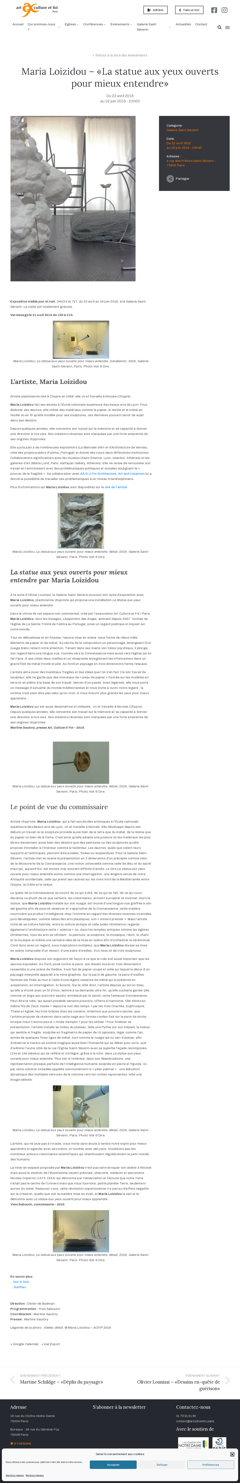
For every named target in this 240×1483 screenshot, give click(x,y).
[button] (232, 1454)
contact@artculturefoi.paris (195, 1421)
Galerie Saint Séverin (147, 27)
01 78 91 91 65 (186, 1416)
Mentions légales (15, 1475)
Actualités (183, 24)
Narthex (20, 1287)
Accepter (113, 1464)
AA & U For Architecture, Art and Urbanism (112, 473)
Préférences (210, 1464)
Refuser (162, 1464)
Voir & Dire (21, 1282)
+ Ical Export (50, 1344)
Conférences (93, 24)
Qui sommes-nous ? (41, 27)
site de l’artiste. (116, 487)
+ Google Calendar (24, 1344)
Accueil (17, 24)
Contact (201, 24)
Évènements (120, 24)
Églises (70, 24)
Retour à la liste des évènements (121, 55)
